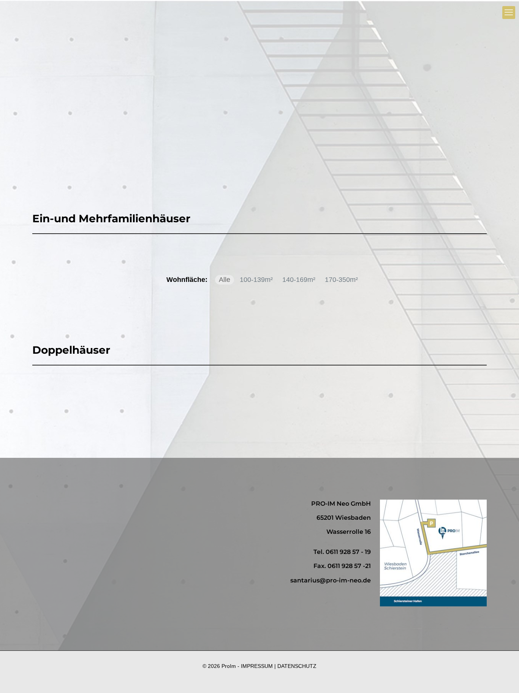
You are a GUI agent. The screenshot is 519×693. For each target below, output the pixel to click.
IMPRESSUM (257, 666)
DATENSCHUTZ (296, 666)
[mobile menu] (508, 12)
